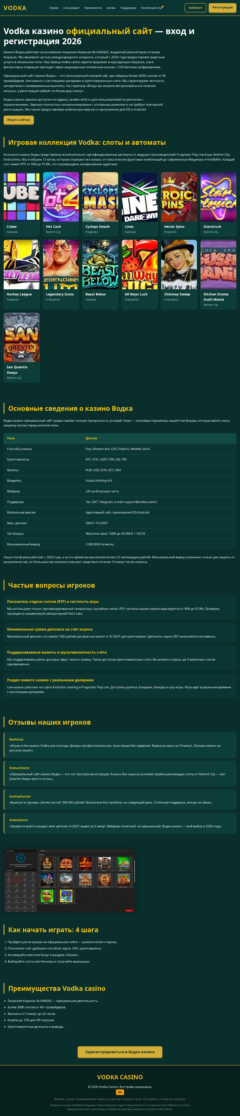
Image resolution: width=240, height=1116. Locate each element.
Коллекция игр (151, 8)
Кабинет (195, 8)
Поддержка (128, 8)
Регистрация (222, 7)
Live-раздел (71, 8)
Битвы (111, 8)
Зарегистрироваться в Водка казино (120, 1051)
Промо (53, 8)
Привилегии (93, 8)
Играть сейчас (18, 120)
